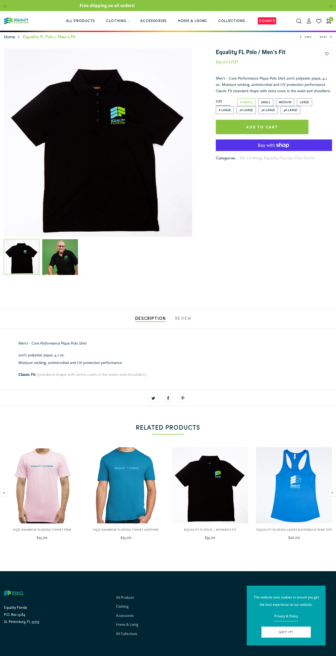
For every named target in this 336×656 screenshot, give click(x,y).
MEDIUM (285, 102)
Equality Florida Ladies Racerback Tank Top (294, 530)
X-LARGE (225, 110)
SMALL (265, 102)
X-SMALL (246, 102)
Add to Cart (262, 127)
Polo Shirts (304, 157)
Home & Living (192, 21)
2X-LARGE (246, 110)
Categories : (227, 157)
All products (80, 21)
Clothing (116, 21)
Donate (267, 21)
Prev (308, 36)
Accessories (153, 21)
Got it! (286, 632)
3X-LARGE (268, 110)
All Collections (126, 634)
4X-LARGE (290, 110)
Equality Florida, (279, 157)
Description (150, 319)
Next (323, 36)
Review (183, 319)
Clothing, (255, 157)
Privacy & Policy (286, 616)
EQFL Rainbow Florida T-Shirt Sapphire (126, 530)
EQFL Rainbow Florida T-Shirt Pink (42, 530)
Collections (231, 21)
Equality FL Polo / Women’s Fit (210, 530)
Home (9, 36)
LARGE (304, 102)
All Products (125, 597)
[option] (98, 142)
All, (243, 157)
